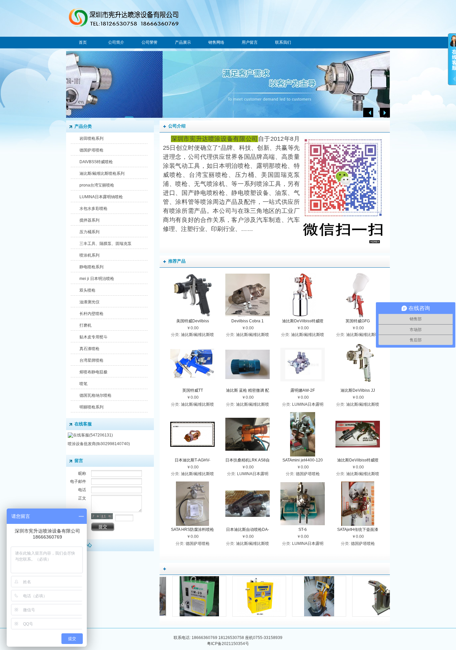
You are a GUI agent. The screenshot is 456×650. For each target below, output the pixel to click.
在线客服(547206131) (93, 435)
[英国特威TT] (192, 385)
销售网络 (216, 42)
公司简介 (116, 42)
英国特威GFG (358, 321)
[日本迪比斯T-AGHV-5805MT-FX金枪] (192, 455)
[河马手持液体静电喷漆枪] (228, 616)
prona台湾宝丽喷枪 (96, 185)
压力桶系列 (89, 232)
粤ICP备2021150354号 (228, 643)
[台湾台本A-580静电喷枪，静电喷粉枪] (347, 616)
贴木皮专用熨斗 (93, 337)
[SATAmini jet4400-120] (302, 455)
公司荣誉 (150, 42)
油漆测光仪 (89, 302)
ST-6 (302, 529)
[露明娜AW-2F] (302, 385)
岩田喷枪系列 (91, 138)
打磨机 (85, 325)
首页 (83, 42)
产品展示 (183, 42)
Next (385, 112)
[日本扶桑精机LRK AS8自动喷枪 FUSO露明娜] (247, 455)
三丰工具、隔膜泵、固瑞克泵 (105, 243)
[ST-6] (302, 524)
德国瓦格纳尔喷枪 (95, 395)
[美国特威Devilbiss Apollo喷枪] (193, 316)
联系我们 (283, 42)
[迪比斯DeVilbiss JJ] (357, 385)
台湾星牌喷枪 (91, 360)
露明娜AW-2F (302, 390)
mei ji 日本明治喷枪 (96, 278)
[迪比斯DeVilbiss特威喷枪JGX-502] (357, 454)
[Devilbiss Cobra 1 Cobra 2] (247, 315)
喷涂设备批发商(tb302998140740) (99, 443)
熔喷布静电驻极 (93, 372)
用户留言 (250, 42)
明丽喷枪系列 (91, 407)
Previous (368, 112)
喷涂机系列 (89, 255)
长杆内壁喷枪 (91, 313)
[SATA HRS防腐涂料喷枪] (193, 524)
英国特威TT (192, 390)
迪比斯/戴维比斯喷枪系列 (102, 173)
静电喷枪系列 (91, 267)
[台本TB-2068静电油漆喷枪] (168, 616)
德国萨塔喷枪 (91, 150)
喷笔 (83, 383)
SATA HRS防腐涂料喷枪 (192, 529)
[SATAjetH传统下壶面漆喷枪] (358, 524)
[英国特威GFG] (357, 316)
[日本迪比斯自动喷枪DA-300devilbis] (247, 524)
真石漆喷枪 (89, 348)
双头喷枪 (87, 290)
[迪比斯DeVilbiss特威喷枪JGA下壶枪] (302, 316)
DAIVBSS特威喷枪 (96, 161)
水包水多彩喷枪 (93, 208)
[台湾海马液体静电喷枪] (288, 616)
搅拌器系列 (89, 220)
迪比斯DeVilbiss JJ (357, 390)
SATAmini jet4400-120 (302, 460)
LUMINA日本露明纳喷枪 (101, 197)
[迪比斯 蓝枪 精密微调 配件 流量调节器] (247, 385)
